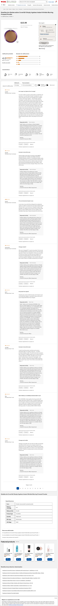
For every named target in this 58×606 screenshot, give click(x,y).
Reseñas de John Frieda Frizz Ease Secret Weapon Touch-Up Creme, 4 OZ (17, 575)
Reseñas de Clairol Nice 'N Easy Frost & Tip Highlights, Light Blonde (16, 580)
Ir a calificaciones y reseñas (6, 16)
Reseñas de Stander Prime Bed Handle (10, 593)
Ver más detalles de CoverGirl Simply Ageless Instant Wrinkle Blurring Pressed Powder (20, 535)
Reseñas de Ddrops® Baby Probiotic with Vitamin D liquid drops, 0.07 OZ (17, 583)
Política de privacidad (12, 604)
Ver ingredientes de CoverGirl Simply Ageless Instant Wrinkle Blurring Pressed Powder (20, 532)
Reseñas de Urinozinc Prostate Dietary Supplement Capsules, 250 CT (16, 588)
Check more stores (44, 34)
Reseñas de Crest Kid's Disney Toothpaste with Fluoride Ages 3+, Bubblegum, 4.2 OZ (20, 570)
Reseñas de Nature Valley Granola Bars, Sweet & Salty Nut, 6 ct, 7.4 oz (17, 585)
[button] (38, 85)
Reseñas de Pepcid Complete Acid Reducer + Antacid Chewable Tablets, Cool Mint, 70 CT (21, 578)
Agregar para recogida (44, 43)
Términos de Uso (20, 604)
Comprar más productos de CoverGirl (10, 537)
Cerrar (56, 598)
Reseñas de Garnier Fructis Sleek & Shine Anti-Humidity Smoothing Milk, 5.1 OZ (19, 590)
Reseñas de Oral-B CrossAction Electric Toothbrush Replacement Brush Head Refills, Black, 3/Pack (23, 573)
